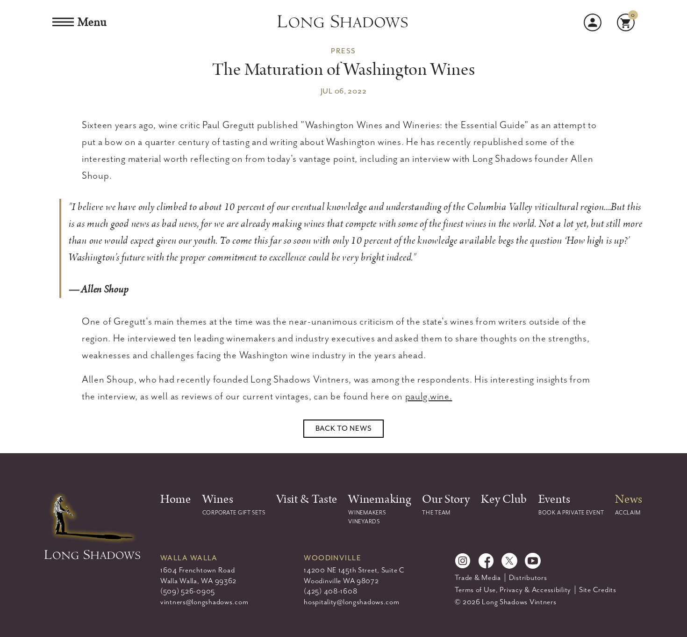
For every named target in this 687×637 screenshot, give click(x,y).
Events (554, 499)
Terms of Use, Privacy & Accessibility (513, 589)
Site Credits (597, 589)
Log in (592, 22)
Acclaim (628, 512)
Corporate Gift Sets (233, 512)
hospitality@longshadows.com (351, 602)
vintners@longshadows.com (204, 602)
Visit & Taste (306, 499)
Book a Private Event (571, 512)
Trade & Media (478, 577)
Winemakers (367, 512)
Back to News (343, 428)
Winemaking (379, 499)
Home (175, 499)
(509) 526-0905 (187, 591)
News (629, 499)
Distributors (528, 577)
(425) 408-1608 (330, 591)
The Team (436, 512)
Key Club (504, 499)
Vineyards (363, 521)
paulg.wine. (428, 396)
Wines (218, 499)
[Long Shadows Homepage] (343, 22)
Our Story (446, 499)
